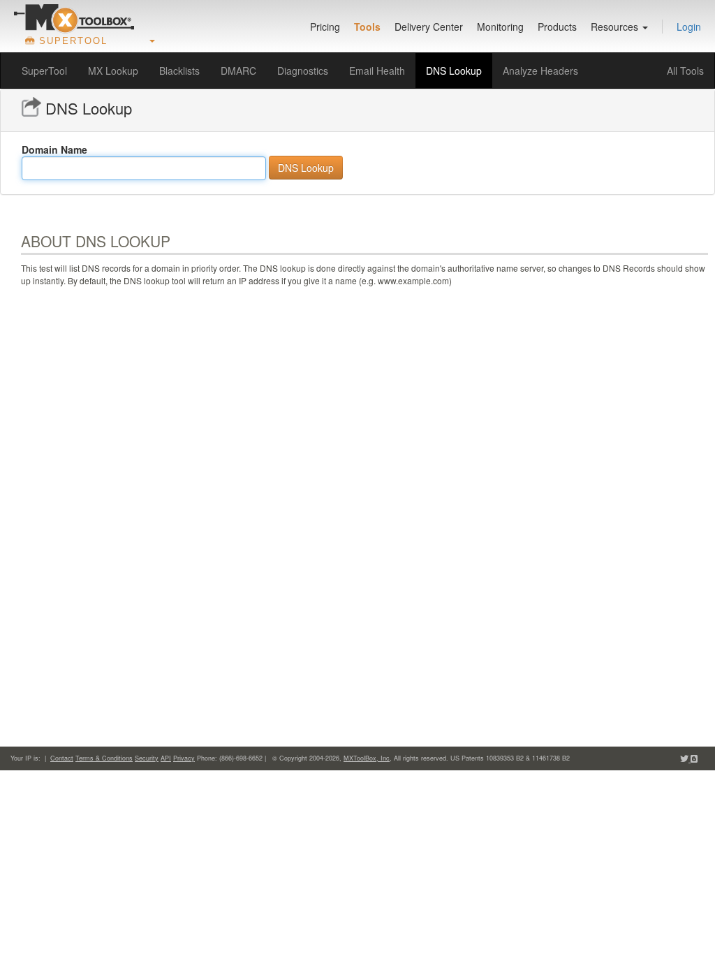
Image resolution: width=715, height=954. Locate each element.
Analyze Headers (540, 71)
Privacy (184, 758)
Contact (61, 758)
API (166, 758)
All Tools (685, 71)
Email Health (377, 71)
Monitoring (500, 27)
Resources (616, 27)
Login (689, 27)
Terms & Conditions (104, 758)
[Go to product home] (74, 18)
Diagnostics (302, 71)
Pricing (325, 27)
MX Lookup (113, 71)
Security (147, 758)
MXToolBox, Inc (367, 758)
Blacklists (179, 71)
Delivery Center (429, 27)
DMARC (238, 71)
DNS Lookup (454, 71)
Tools (367, 27)
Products (557, 27)
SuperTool (44, 71)
